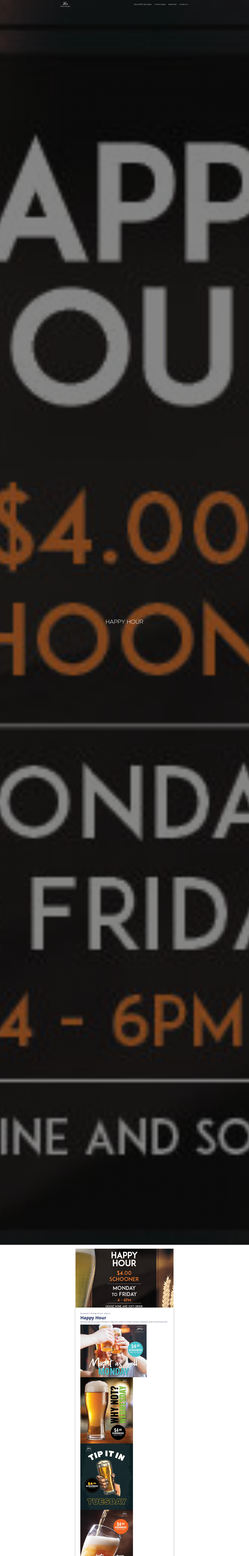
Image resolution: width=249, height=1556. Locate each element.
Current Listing (160, 4)
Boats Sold (172, 4)
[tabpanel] (124, 622)
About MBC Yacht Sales (142, 4)
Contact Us (183, 4)
